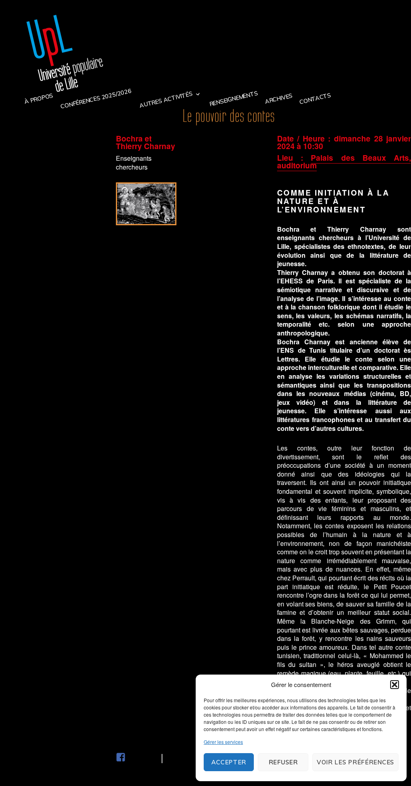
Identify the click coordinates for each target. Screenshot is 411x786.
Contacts (315, 98)
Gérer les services (223, 742)
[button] (395, 685)
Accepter (228, 762)
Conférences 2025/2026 (96, 98)
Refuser (283, 762)
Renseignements (233, 98)
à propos (38, 98)
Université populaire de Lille (64, 53)
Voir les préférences (355, 762)
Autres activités (166, 99)
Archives (278, 98)
